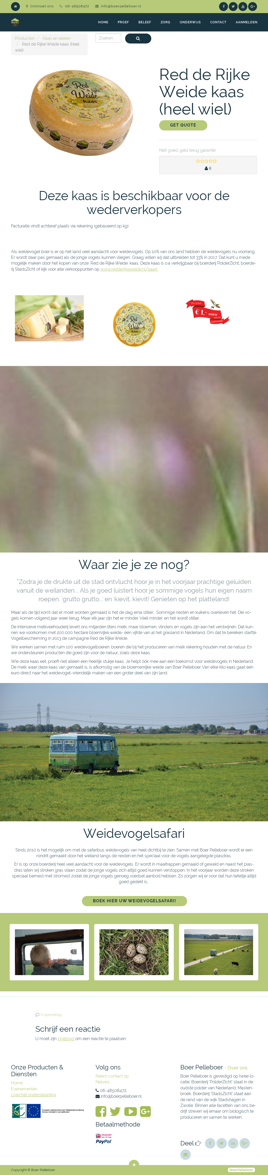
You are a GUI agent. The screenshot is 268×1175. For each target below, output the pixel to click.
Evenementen (24, 1088)
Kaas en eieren (56, 38)
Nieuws (103, 1081)
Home (17, 1082)
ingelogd (66, 1038)
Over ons (238, 1067)
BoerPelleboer (241, 1170)
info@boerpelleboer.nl (121, 6)
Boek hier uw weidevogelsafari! (134, 900)
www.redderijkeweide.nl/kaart (128, 269)
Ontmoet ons (42, 6)
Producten (25, 38)
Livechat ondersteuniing (33, 1094)
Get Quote (183, 125)
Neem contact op (112, 1076)
